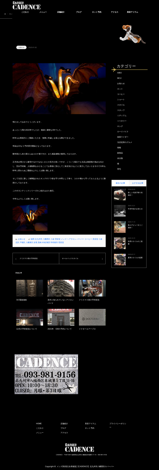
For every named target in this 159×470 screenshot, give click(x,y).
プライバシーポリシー (117, 425)
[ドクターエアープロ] (92, 317)
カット (120, 89)
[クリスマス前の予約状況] (92, 288)
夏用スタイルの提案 (135, 258)
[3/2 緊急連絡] (29, 288)
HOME (39, 424)
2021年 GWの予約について (60, 329)
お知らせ (21, 47)
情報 (119, 148)
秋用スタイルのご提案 (135, 242)
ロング (120, 126)
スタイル (121, 105)
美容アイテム (132, 12)
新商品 (120, 153)
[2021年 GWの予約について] (61, 317)
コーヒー (121, 94)
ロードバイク (122, 132)
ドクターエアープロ (87, 329)
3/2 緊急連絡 (21, 300)
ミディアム (122, 116)
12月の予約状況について (26, 329)
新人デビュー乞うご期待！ (135, 226)
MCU (119, 78)
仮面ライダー (122, 137)
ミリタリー (122, 121)
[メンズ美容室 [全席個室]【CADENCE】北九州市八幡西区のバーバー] (27, 5)
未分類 (120, 158)
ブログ (79, 12)
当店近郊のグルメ (124, 142)
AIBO (119, 73)
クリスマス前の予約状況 (89, 300)
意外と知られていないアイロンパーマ (61, 301)
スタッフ (121, 110)
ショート (121, 100)
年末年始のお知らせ (135, 209)
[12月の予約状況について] (29, 317)
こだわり (25, 12)
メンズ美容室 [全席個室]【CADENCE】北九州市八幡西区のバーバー (85, 466)
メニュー (43, 12)
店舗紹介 (61, 12)
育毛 (119, 169)
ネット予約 (96, 12)
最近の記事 (120, 183)
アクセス (114, 12)
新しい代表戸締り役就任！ (135, 194)
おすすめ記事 (137, 183)
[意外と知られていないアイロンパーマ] (61, 288)
